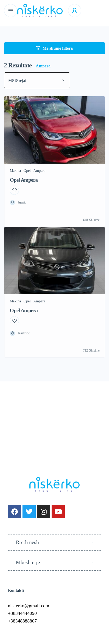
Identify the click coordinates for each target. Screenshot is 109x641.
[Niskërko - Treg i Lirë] (40, 10)
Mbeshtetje (28, 562)
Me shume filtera (58, 48)
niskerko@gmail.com (28, 605)
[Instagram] (43, 511)
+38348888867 (22, 621)
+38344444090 (22, 613)
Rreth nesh (27, 542)
